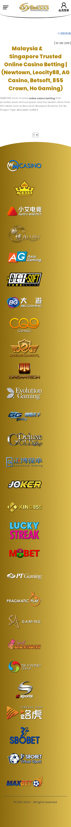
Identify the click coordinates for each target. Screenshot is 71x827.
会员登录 (64, 10)
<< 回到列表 (64, 33)
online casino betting (42, 98)
